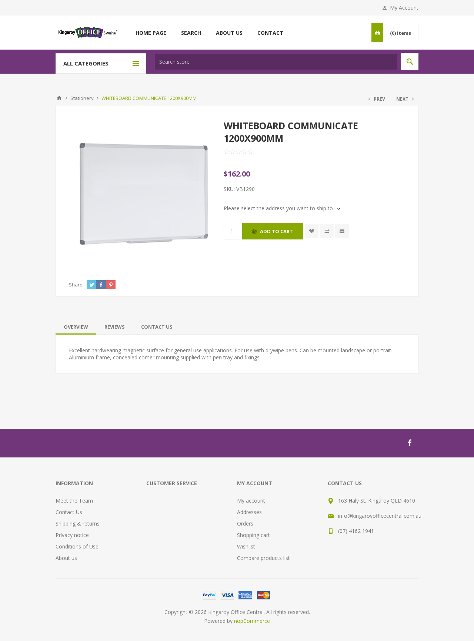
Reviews (114, 326)
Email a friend (342, 231)
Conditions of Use (77, 546)
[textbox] (276, 62)
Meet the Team (74, 500)
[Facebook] (409, 443)
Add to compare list (327, 231)
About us (66, 557)
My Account (404, 7)
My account (251, 500)
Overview (76, 326)
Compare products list (263, 557)
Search (409, 61)
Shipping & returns (78, 523)
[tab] (76, 327)
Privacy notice (72, 534)
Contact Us (157, 326)
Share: (76, 284)
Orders (245, 523)
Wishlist (246, 546)
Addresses (249, 512)
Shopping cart (253, 534)
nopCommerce (252, 620)
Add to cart (276, 231)
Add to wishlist (311, 231)
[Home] (59, 98)
